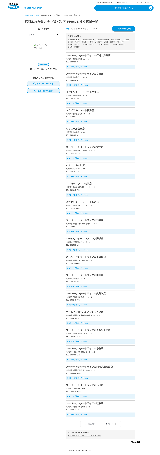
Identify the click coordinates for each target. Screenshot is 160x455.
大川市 (77, 42)
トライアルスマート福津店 (80, 110)
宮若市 (112, 42)
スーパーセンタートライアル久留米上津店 (88, 330)
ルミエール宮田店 (75, 128)
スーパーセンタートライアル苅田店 (84, 385)
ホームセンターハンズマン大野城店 (84, 238)
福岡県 (31, 35)
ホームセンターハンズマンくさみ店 (84, 311)
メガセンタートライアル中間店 (82, 92)
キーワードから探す (45, 84)
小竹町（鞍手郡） (104, 44)
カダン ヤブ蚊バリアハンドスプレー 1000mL (84, 436)
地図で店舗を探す (124, 29)
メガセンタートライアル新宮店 (82, 202)
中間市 (90, 42)
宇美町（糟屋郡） (74, 44)
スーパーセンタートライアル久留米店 (86, 293)
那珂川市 (120, 42)
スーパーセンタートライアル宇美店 (84, 147)
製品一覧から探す (45, 91)
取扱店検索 (29, 15)
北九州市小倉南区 (102, 39)
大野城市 (98, 42)
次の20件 (109, 424)
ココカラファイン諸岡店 (79, 183)
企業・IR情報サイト (104, 3)
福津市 (105, 42)
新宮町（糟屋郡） (89, 44)
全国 (37, 15)
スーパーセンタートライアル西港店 (84, 220)
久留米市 (126, 39)
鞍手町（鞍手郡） (119, 44)
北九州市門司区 (73, 39)
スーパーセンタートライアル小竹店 (84, 348)
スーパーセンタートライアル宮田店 (84, 73)
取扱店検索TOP (33, 7)
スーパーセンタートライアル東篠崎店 (86, 257)
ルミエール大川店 (75, 165)
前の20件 (92, 424)
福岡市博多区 (116, 39)
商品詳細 (43, 64)
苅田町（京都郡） (74, 47)
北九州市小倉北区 (87, 39)
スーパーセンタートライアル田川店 (84, 275)
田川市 (70, 42)
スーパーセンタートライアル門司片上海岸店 (89, 366)
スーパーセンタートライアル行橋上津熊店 (88, 55)
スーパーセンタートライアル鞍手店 (84, 403)
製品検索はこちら (124, 8)
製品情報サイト (124, 3)
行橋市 (83, 42)
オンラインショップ (145, 3)
